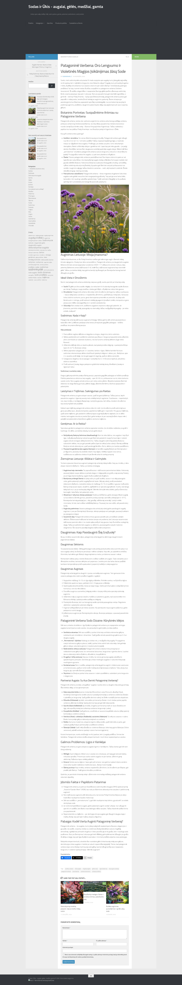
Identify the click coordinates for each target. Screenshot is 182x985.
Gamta (30, 178)
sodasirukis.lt (67, 76)
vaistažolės (30, 280)
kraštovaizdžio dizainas (47, 260)
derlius (41, 252)
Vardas (65, 941)
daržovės (31, 243)
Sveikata (30, 207)
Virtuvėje (31, 225)
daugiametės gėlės (39, 243)
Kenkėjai (30, 187)
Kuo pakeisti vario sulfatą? (36, 189)
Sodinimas (31, 205)
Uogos (30, 214)
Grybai (30, 182)
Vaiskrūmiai (31, 219)
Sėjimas (30, 200)
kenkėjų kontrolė (34, 260)
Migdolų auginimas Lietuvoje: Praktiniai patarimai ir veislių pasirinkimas (45, 110)
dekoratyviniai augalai (38, 247)
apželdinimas (31, 235)
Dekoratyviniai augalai (69, 57)
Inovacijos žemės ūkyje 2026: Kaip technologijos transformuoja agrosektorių (45, 99)
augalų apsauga (40, 235)
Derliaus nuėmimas (33, 252)
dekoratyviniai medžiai (45, 250)
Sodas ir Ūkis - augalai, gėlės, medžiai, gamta (65, 6)
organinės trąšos (48, 262)
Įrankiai (30, 184)
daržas (40, 240)
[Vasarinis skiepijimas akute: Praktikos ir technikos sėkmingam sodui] (32, 122)
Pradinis (30, 23)
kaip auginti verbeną (114, 868)
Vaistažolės (31, 223)
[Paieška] (52, 85)
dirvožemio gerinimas (33, 255)
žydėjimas (44, 280)
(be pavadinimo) (41, 138)
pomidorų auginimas (33, 264)
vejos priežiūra (37, 280)
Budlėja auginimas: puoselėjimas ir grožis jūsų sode (115, 908)
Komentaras (66, 928)
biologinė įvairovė (33, 240)
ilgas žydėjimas (103, 868)
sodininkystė (35, 269)
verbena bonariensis (85, 871)
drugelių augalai (86, 868)
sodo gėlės (31, 275)
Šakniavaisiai (32, 198)
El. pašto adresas (101, 941)
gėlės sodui (95, 868)
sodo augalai (32, 273)
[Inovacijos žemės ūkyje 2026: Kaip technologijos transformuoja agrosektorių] (32, 99)
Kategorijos (39, 23)
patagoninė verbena (66, 871)
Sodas (30, 203)
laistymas (31, 262)
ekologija (48, 255)
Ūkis (29, 212)
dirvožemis (42, 255)
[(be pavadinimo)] (32, 141)
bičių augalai (78, 868)
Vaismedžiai (32, 221)
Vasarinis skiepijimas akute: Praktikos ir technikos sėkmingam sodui (45, 122)
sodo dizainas (76, 871)
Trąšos (30, 210)
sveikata (39, 277)
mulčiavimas (39, 262)
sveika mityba (32, 277)
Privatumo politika (61, 23)
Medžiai (30, 191)
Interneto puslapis (68, 947)
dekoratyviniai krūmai (33, 250)
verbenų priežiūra (96, 871)
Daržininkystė (47, 240)
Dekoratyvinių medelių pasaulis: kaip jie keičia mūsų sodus (70, 908)
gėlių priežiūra (39, 257)
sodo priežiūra (41, 275)
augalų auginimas (48, 235)
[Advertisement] (91, 40)
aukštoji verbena (69, 868)
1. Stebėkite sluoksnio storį (36, 169)
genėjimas (31, 257)
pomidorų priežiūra (44, 264)
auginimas (47, 238)
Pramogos (31, 196)
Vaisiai (30, 216)
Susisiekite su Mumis (75, 23)
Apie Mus (50, 23)
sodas (37, 267)
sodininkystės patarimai (49, 270)
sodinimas (44, 267)
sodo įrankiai (50, 275)
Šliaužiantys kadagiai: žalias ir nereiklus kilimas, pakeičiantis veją (93, 896)
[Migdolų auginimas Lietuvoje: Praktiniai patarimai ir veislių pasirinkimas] (32, 111)
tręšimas (45, 277)
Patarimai (31, 194)
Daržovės (31, 173)
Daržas (30, 171)
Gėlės (30, 180)
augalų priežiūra (36, 238)
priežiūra (31, 267)
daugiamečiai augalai (34, 245)
